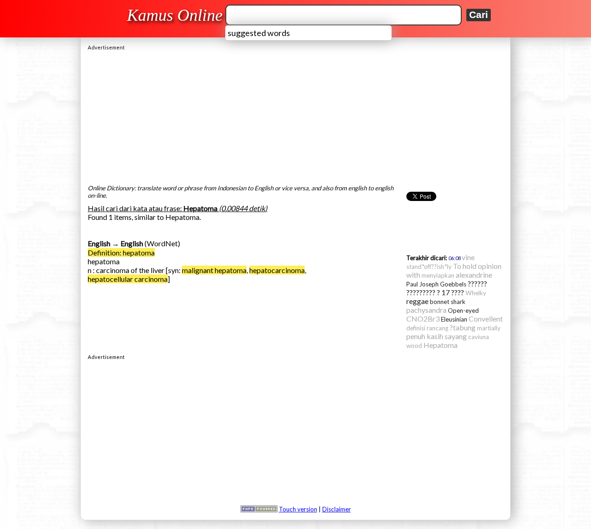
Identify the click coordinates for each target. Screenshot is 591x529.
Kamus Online (175, 15)
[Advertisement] (295, 115)
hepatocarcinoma (277, 270)
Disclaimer (336, 509)
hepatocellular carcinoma (128, 278)
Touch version (298, 509)
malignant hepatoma (214, 270)
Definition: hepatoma (121, 252)
